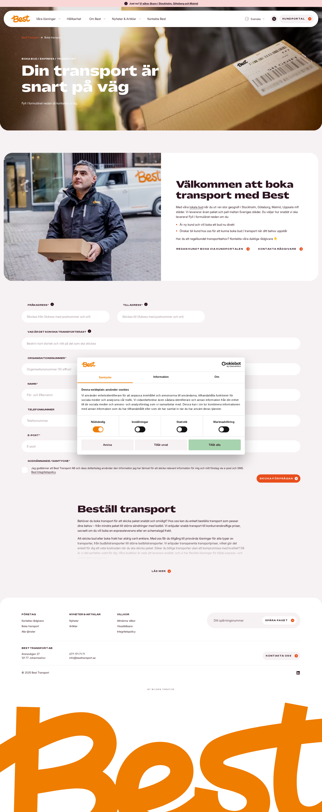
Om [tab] (216, 376)
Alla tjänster (28, 631)
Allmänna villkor (126, 620)
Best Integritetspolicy (43, 472)
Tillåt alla (214, 444)
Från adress (38, 305)
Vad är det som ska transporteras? (57, 332)
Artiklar (73, 626)
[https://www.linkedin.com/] (298, 673)
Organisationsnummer (47, 358)
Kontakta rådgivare (33, 620)
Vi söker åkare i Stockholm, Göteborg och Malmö (168, 3)
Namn (33, 384)
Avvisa (107, 444)
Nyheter (74, 620)
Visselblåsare (125, 626)
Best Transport (30, 37)
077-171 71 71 (77, 653)
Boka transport (30, 626)
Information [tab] (161, 376)
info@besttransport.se (82, 657)
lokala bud (196, 207)
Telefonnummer (41, 409)
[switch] (140, 429)
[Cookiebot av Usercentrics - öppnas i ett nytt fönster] (224, 364)
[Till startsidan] (20, 19)
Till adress (133, 305)
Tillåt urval (161, 444)
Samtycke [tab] (105, 377)
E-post (34, 435)
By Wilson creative (161, 689)
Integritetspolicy (126, 631)
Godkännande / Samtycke (49, 461)
